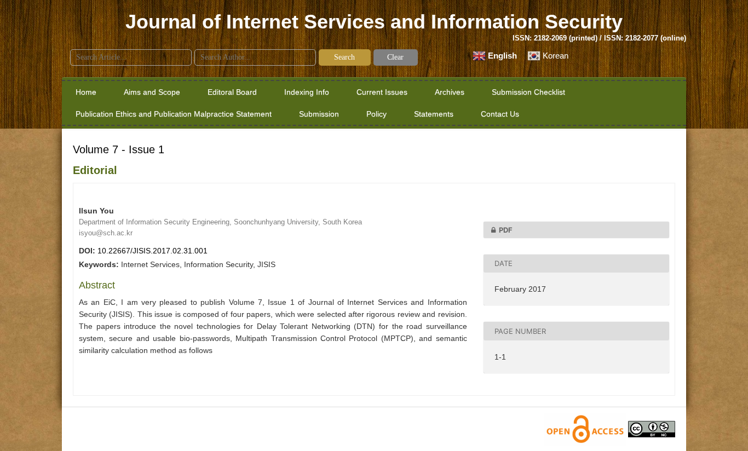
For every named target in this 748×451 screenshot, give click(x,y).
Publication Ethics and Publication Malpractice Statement (174, 113)
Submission (319, 113)
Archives (449, 92)
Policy (376, 113)
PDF (506, 230)
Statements (433, 113)
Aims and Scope (152, 92)
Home (86, 92)
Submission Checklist (528, 92)
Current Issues (381, 92)
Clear (395, 57)
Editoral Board (232, 92)
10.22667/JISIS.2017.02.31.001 (152, 250)
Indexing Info (306, 92)
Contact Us (500, 113)
